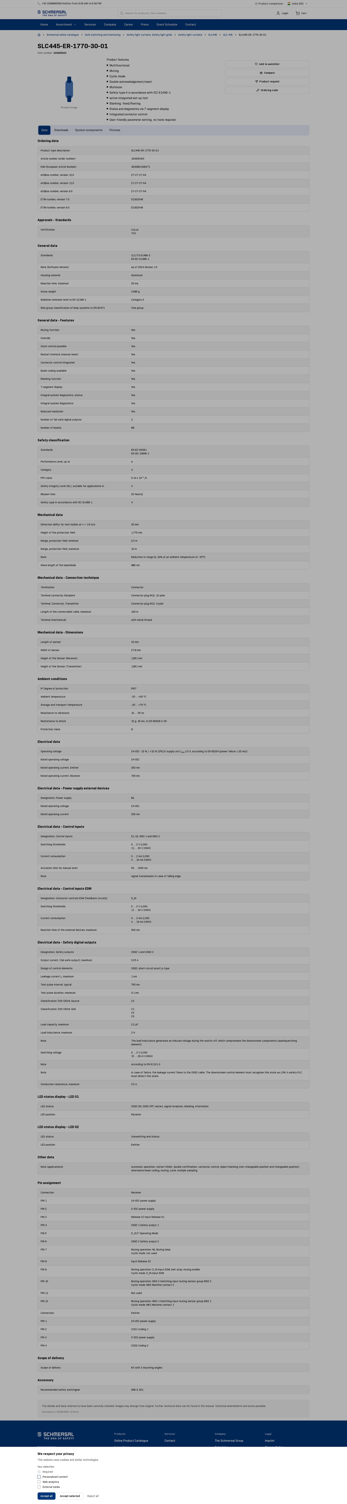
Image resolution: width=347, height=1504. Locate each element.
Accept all (46, 1496)
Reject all (93, 1496)
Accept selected (70, 1496)
